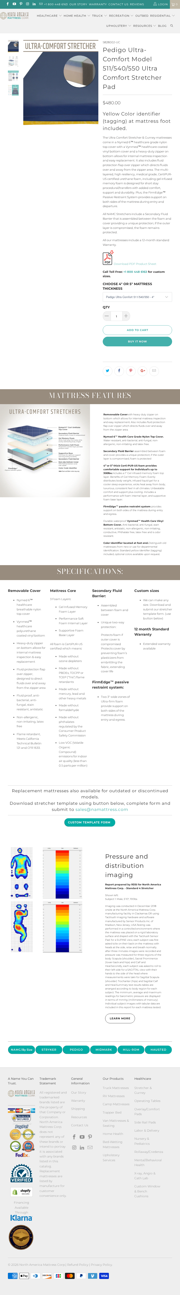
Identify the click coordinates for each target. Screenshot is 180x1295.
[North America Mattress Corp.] (14, 16)
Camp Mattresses (116, 1104)
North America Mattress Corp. (42, 1265)
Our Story (78, 4)
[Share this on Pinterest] (131, 371)
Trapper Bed (112, 1112)
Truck (97, 15)
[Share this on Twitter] (107, 371)
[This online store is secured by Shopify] (21, 1192)
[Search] (171, 26)
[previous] (27, 84)
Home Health (75, 15)
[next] (94, 84)
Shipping (78, 1109)
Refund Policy (77, 1265)
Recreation (119, 15)
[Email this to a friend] (154, 371)
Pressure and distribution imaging (126, 866)
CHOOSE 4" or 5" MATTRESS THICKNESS (127, 286)
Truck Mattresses (116, 1088)
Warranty (98, 4)
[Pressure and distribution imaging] (46, 899)
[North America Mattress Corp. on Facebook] (7, 4)
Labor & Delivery (146, 1130)
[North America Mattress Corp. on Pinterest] (21, 4)
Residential (161, 15)
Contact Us (118, 4)
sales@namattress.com (102, 809)
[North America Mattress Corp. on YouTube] (14, 4)
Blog (162, 25)
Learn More (120, 1018)
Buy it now (137, 341)
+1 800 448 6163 (56, 4)
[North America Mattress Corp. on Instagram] (27, 4)
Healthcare (47, 15)
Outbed (142, 15)
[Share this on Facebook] (119, 371)
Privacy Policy (101, 1265)
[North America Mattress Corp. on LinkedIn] (34, 4)
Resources (143, 25)
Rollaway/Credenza (148, 1152)
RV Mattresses (114, 1096)
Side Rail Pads (145, 1122)
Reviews (137, 4)
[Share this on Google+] (142, 371)
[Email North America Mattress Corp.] (40, 4)
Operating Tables (147, 1101)
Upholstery (117, 25)
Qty (106, 307)
